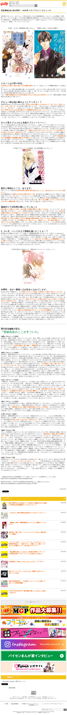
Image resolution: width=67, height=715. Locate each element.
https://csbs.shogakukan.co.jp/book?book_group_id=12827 (19, 483)
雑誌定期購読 (14, 703)
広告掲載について (33, 705)
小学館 (6, 703)
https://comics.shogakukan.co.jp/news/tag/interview (16, 478)
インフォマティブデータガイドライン (52, 703)
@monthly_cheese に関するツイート (14, 681)
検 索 (65, 709)
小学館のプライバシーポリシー (30, 703)
